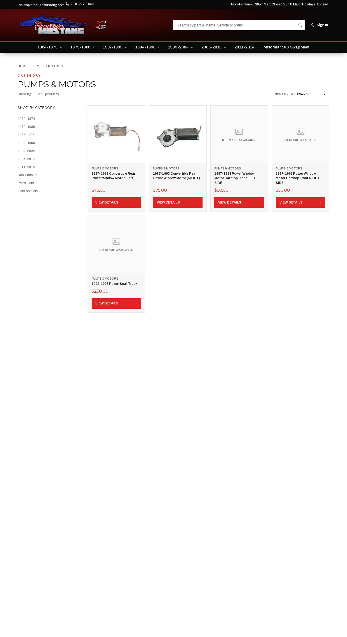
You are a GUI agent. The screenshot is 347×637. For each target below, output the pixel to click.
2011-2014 (26, 167)
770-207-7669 (82, 4)
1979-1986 (26, 127)
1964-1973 (26, 119)
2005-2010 (26, 159)
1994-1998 (26, 143)
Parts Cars (26, 183)
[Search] (300, 25)
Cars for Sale (28, 191)
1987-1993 (26, 135)
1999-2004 (26, 151)
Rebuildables (27, 175)
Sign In (322, 25)
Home (23, 66)
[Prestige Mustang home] (55, 25)
